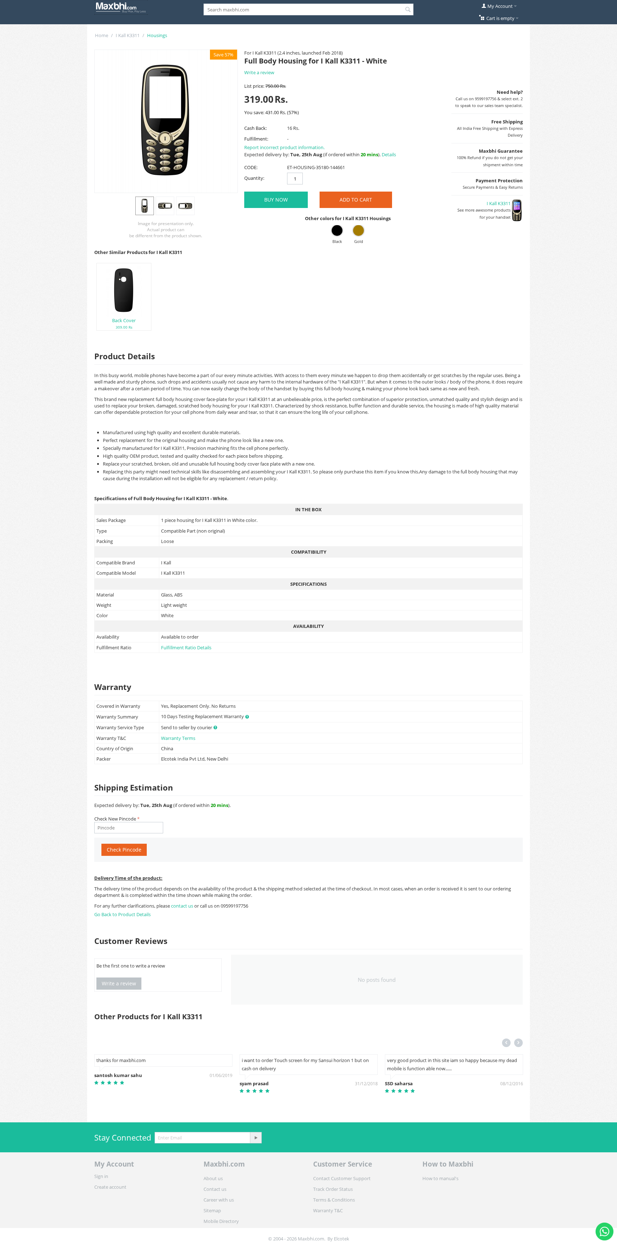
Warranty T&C (328, 1210)
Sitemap (212, 1210)
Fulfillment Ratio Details (186, 647)
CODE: (250, 167)
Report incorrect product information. (284, 147)
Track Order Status (333, 1189)
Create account (110, 1187)
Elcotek (341, 1238)
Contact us (215, 1189)
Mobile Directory (221, 1221)
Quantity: (254, 178)
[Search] (408, 10)
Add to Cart (356, 199)
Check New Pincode (115, 819)
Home (101, 35)
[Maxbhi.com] (121, 7)
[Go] (255, 1137)
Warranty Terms (178, 738)
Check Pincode (124, 849)
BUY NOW (276, 199)
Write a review (259, 72)
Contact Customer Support (342, 1178)
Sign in (101, 1176)
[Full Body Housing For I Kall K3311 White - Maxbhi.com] (166, 121)
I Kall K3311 (128, 35)
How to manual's (440, 1178)
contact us (182, 906)
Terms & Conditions (334, 1200)
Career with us (219, 1200)
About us (213, 1178)
